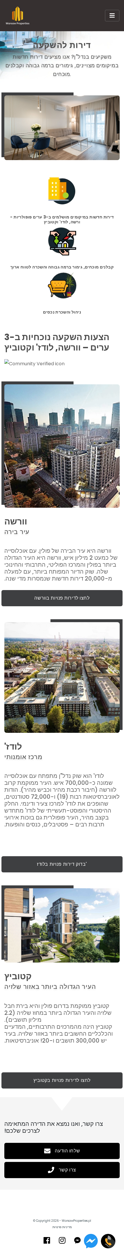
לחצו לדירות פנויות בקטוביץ (62, 1080)
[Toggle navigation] (112, 15)
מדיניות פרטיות (62, 1227)
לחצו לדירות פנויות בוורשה (61, 598)
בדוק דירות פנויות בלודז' (62, 864)
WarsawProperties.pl (76, 1221)
